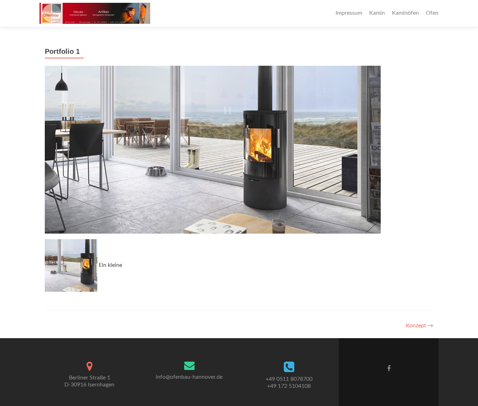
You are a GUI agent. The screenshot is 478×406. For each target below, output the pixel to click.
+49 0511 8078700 (289, 379)
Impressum (349, 13)
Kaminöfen (405, 13)
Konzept (419, 325)
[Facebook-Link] (389, 368)
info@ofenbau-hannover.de (189, 377)
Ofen (432, 13)
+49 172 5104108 (289, 386)
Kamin (377, 13)
